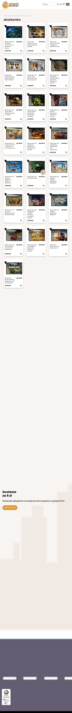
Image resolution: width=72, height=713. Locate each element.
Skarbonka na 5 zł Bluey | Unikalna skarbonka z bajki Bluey (54, 180)
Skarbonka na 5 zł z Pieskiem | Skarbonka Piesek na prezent (32, 248)
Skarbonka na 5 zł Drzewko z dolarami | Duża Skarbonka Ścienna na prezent (54, 79)
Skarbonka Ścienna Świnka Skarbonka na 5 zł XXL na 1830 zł (9, 77)
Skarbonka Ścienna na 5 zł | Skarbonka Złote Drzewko (32, 44)
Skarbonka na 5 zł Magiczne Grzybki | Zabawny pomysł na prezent (32, 214)
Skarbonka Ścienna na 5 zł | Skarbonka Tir (54, 246)
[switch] (6, 703)
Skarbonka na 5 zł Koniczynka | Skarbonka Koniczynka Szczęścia (32, 113)
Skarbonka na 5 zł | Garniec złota (32, 177)
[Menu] (9, 690)
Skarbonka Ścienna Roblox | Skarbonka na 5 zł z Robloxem (10, 280)
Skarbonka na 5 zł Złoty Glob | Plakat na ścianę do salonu (10, 112)
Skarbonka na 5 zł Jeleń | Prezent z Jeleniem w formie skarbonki (10, 146)
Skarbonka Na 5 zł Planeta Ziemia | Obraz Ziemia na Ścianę (9, 45)
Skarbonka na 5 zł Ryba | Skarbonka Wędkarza (54, 212)
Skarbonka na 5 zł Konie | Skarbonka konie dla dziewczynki (10, 212)
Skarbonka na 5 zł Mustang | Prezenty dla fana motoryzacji (54, 146)
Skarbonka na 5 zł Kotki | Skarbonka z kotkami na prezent (54, 113)
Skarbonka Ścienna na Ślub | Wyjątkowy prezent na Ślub (55, 44)
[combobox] (49, 4)
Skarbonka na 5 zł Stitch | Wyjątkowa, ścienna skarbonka (9, 180)
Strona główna (8, 15)
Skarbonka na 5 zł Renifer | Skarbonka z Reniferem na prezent (32, 146)
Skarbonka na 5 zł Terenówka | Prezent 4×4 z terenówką (9, 247)
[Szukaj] (58, 4)
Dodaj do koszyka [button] (21, 51)
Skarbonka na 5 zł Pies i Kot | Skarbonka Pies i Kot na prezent (32, 77)
